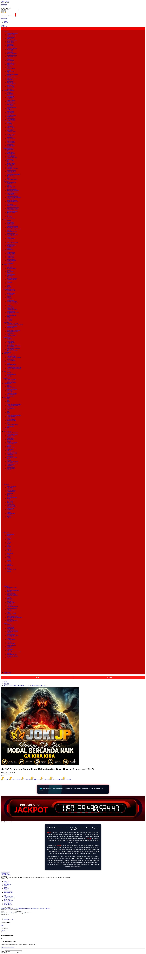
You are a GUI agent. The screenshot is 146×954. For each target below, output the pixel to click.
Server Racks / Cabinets (12, 302)
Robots (8, 370)
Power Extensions (11, 68)
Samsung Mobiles (11, 155)
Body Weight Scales (11, 394)
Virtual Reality (10, 604)
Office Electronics (11, 505)
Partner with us (7, 903)
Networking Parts (11, 290)
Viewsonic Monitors (11, 115)
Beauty (8, 385)
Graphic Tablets (10, 86)
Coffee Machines (11, 238)
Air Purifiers (10, 239)
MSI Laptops (10, 130)
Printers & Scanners (11, 486)
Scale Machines (10, 346)
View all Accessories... (12, 179)
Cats (8, 409)
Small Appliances (11, 233)
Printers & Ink (7, 264)
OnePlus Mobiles (11, 153)
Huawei (8, 538)
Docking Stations (11, 145)
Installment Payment (8, 892)
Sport (5, 371)
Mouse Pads (10, 85)
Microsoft (9, 546)
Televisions (9, 183)
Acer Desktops (10, 98)
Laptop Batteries (11, 142)
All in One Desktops (12, 457)
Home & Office (10, 101)
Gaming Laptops (11, 134)
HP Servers (9, 319)
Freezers (9, 248)
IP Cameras (9, 298)
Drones (8, 363)
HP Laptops (9, 123)
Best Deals (6, 428)
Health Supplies (10, 407)
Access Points (10, 294)
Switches (9, 297)
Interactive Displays (11, 506)
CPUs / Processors (11, 35)
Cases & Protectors (11, 170)
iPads (8, 161)
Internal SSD (10, 50)
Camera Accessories (11, 613)
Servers (8, 316)
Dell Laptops (10, 126)
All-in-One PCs (10, 105)
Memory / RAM (11, 46)
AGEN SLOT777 (57, 779)
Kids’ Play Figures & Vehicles (14, 368)
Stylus (8, 178)
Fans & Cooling (10, 41)
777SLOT (6, 31)
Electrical (9, 230)
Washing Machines (11, 245)
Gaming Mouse (10, 261)
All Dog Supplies (11, 408)
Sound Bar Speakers (12, 205)
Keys (8, 328)
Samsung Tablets (11, 163)
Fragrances (9, 386)
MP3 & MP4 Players (12, 200)
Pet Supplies (7, 397)
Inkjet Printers (10, 267)
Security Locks (10, 146)
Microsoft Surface (11, 164)
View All (9, 287)
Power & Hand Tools (12, 231)
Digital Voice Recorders (12, 201)
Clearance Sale (7, 673)
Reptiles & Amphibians (12, 424)
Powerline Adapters (11, 315)
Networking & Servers (9, 289)
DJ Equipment (10, 327)
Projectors (9, 185)
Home (5, 219)
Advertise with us (8, 902)
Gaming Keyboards (11, 260)
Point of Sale (7, 337)
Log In (5, 21)
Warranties (6, 888)
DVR (8, 213)
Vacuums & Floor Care (12, 234)
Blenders (9, 237)
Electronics (6, 181)
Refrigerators (10, 246)
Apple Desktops (10, 96)
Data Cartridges (10, 60)
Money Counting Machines (13, 348)
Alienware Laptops (11, 131)
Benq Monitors (10, 112)
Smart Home (10, 619)
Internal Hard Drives (12, 53)
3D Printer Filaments (12, 278)
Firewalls (9, 296)
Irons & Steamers (11, 235)
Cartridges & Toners (11, 279)
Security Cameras (11, 212)
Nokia (8, 541)
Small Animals (10, 426)
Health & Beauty (8, 383)
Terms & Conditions (8, 900)
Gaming (6, 250)
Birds (8, 423)
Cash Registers (10, 349)
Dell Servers (10, 318)
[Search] (15, 15)
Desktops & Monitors (9, 90)
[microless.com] (3, 12)
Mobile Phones (10, 149)
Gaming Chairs (10, 222)
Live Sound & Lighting (12, 323)
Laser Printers (10, 265)
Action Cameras (10, 194)
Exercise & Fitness (11, 374)
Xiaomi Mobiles (10, 152)
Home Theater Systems (12, 209)
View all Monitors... (11, 119)
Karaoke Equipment (11, 335)
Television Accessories (12, 595)
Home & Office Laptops (12, 462)
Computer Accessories (9, 61)
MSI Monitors (10, 116)
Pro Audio (6, 322)
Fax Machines (10, 271)
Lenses (8, 612)
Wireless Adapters (11, 293)
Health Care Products (12, 393)
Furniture (9, 220)
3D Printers (9, 276)
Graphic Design (10, 359)
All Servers (9, 320)
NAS (8, 57)
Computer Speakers (11, 77)
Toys (5, 361)
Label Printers (10, 275)
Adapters (9, 70)
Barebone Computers (12, 48)
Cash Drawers (10, 339)
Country (3, 951)
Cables (8, 67)
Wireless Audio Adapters (13, 207)
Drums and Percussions (12, 331)
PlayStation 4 (10, 601)
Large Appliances (11, 244)
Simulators (9, 598)
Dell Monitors (10, 113)
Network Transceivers (12, 301)
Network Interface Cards (13, 312)
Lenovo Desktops (11, 100)
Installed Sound (10, 333)
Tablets (8, 543)
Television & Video (11, 182)
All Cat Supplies (11, 419)
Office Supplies (7, 352)
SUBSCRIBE (18, 911)
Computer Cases (11, 34)
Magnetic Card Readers (12, 350)
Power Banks (10, 172)
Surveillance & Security (12, 211)
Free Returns (4, 4)
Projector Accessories (12, 189)
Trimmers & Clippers (12, 389)
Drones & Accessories (12, 608)
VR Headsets (10, 263)
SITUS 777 (6, 484)
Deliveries (6, 885)
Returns (5, 887)
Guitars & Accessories (12, 326)
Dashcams (9, 216)
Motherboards (10, 38)
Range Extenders (11, 311)
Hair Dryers (9, 390)
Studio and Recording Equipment (15, 324)
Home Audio (10, 204)
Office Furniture (10, 224)
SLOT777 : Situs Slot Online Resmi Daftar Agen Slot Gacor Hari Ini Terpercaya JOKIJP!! (25, 685)
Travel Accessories (11, 382)
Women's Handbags (11, 379)
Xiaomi (8, 539)
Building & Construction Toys (14, 367)
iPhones (8, 150)
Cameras (9, 609)
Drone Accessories (11, 364)
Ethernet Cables (10, 308)
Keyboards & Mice (11, 83)
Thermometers (10, 396)
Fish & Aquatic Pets (11, 420)
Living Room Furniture (12, 226)
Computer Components (12, 432)
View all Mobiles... (11, 156)
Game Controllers (11, 87)
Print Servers (10, 313)
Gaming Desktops (11, 103)
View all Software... (11, 360)
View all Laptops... (11, 138)
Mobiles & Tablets (8, 148)
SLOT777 (6, 532)
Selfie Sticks (10, 175)
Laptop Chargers (11, 141)
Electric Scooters (11, 365)
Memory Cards (10, 64)
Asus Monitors (10, 111)
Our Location (4, 5)
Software (6, 353)
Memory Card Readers (12, 74)
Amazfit (9, 558)
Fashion (5, 378)
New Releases (7, 672)
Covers (8, 567)
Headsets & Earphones (12, 168)
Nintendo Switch (11, 602)
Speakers (9, 446)
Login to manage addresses (7, 947)
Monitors (9, 108)
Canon (8, 285)
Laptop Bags (10, 144)
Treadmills (9, 376)
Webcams (9, 75)
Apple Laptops (10, 129)
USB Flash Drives (11, 56)
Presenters (9, 89)
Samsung (9, 286)
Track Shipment (7, 884)
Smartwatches (10, 159)
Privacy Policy (7, 899)
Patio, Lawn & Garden (12, 242)
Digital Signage (10, 508)
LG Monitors (10, 109)
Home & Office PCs (12, 453)
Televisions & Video (12, 587)
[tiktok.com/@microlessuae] (8, 919)
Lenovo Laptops (11, 127)
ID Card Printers (11, 274)
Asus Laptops (10, 124)
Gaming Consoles (11, 253)
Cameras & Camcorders (12, 192)
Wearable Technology (12, 157)
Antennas (9, 305)
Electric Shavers (10, 391)
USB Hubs (9, 66)
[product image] (40, 765)
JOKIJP (5, 681)
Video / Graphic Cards (12, 33)
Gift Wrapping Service (9, 897)
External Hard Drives (12, 55)
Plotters (8, 272)
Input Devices (10, 82)
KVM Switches (10, 300)
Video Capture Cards (12, 40)
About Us (6, 882)
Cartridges (9, 282)
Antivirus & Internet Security (14, 357)
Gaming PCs (10, 454)
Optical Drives (10, 42)
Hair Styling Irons (11, 387)
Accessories (9, 140)
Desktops (9, 92)
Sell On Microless (8, 904)
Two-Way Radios (11, 198)
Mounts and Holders (12, 176)
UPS (8, 72)
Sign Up (6, 22)
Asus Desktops (10, 97)
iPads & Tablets (10, 160)
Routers (8, 291)
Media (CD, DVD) (11, 63)
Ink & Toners (10, 501)
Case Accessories (11, 37)
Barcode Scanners (11, 342)
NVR (8, 215)
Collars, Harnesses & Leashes (14, 404)
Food (8, 400)
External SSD (10, 52)
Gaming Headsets (11, 259)
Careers (5, 889)
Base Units (9, 338)
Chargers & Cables (11, 171)
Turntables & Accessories (13, 208)
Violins (8, 334)
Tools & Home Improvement (14, 229)
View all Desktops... (11, 107)
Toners (8, 281)
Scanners (9, 270)
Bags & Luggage (11, 380)
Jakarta (5, 1)
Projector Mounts (11, 187)
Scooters (9, 372)
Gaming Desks (10, 223)
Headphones (10, 449)
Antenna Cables (10, 307)
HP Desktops (10, 93)
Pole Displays (10, 344)
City (2, 952)
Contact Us (6, 881)
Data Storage (10, 49)
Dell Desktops (10, 94)
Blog (5, 895)
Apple (8, 554)
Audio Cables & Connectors (13, 330)
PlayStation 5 (10, 599)
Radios (8, 202)
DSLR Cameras (10, 193)
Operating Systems (11, 354)
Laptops (9, 122)
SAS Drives (9, 59)
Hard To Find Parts (8, 896)
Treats (8, 401)
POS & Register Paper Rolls (13, 345)
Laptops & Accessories (9, 120)
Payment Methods (8, 891)
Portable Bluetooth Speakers (13, 174)
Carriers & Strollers (11, 416)
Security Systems (11, 218)
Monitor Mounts (11, 118)
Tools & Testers (10, 71)
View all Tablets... (11, 166)
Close (2, 925)
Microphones (10, 79)
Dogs (8, 398)
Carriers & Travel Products (13, 405)
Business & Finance (11, 356)
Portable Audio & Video (12, 196)
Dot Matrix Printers (11, 268)
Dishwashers (10, 249)
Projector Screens (11, 186)
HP (7, 283)
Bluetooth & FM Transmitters (14, 197)
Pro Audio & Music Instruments (14, 617)
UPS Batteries (10, 81)
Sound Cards (10, 44)
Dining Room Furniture (12, 227)
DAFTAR (109, 677)
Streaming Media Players (13, 190)
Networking (9, 509)
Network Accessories (12, 309)
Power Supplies (10, 45)
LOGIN (37, 677)
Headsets (9, 78)
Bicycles (9, 375)
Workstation (9, 137)
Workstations (10, 104)
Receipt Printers (10, 341)
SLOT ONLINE (8, 431)
